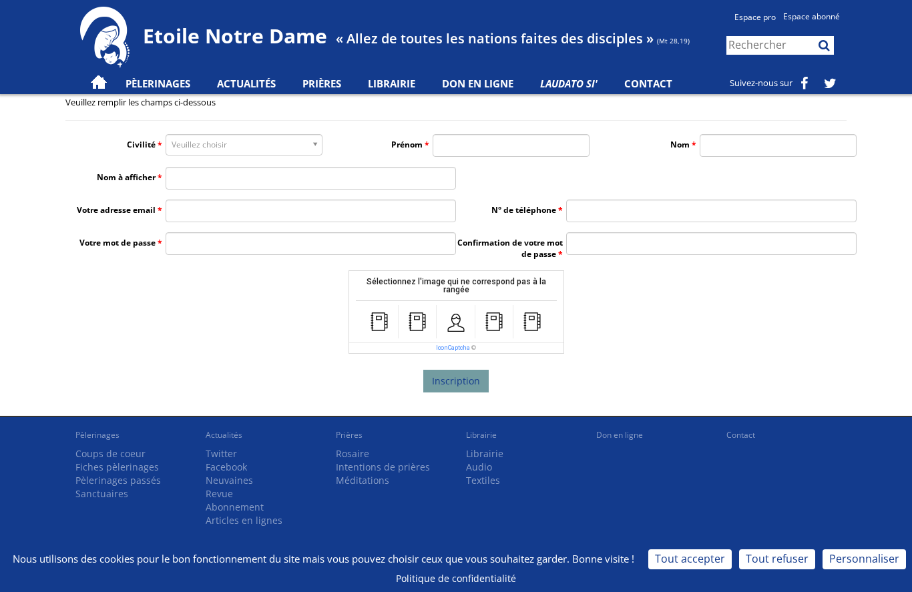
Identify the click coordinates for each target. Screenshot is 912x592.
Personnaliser (864, 558)
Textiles (483, 480)
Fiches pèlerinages (117, 467)
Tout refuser (777, 558)
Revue (219, 493)
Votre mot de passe (117, 242)
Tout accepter (690, 558)
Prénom (407, 144)
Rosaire (352, 453)
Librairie (391, 83)
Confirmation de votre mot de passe (510, 248)
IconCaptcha (453, 347)
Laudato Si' (569, 83)
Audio (479, 467)
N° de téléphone (523, 210)
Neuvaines (229, 480)
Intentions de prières (383, 467)
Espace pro (755, 17)
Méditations (362, 480)
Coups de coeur (110, 453)
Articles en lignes (244, 520)
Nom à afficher (126, 177)
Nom (680, 144)
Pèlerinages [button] (158, 83)
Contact (648, 83)
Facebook (226, 467)
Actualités (224, 434)
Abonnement (235, 507)
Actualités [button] (246, 83)
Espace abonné (811, 16)
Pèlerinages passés (118, 480)
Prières (321, 83)
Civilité (141, 144)
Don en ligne (477, 83)
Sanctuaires (101, 493)
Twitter (221, 453)
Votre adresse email (116, 210)
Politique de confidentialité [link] (456, 578)
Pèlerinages (97, 434)
